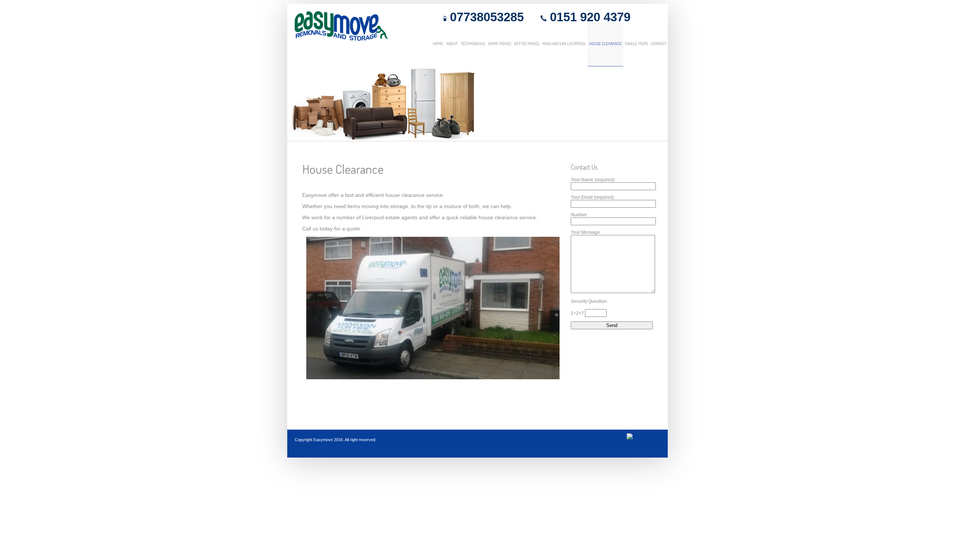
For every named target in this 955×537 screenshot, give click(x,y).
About (452, 43)
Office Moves (526, 43)
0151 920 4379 (588, 17)
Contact (658, 43)
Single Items (636, 43)
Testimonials (473, 43)
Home (438, 43)
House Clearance (605, 43)
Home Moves (499, 43)
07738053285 (485, 17)
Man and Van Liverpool (564, 43)
